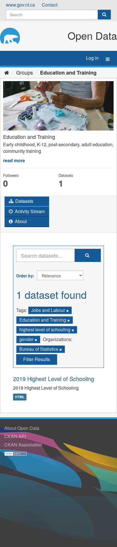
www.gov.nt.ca (20, 4)
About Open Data (21, 428)
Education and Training (68, 72)
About (20, 221)
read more (14, 160)
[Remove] (67, 310)
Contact (49, 4)
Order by (24, 275)
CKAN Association (23, 444)
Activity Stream (29, 211)
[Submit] (104, 14)
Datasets (23, 201)
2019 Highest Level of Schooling (53, 378)
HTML (19, 396)
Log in (92, 58)
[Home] (6, 72)
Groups (24, 72)
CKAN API (15, 436)
